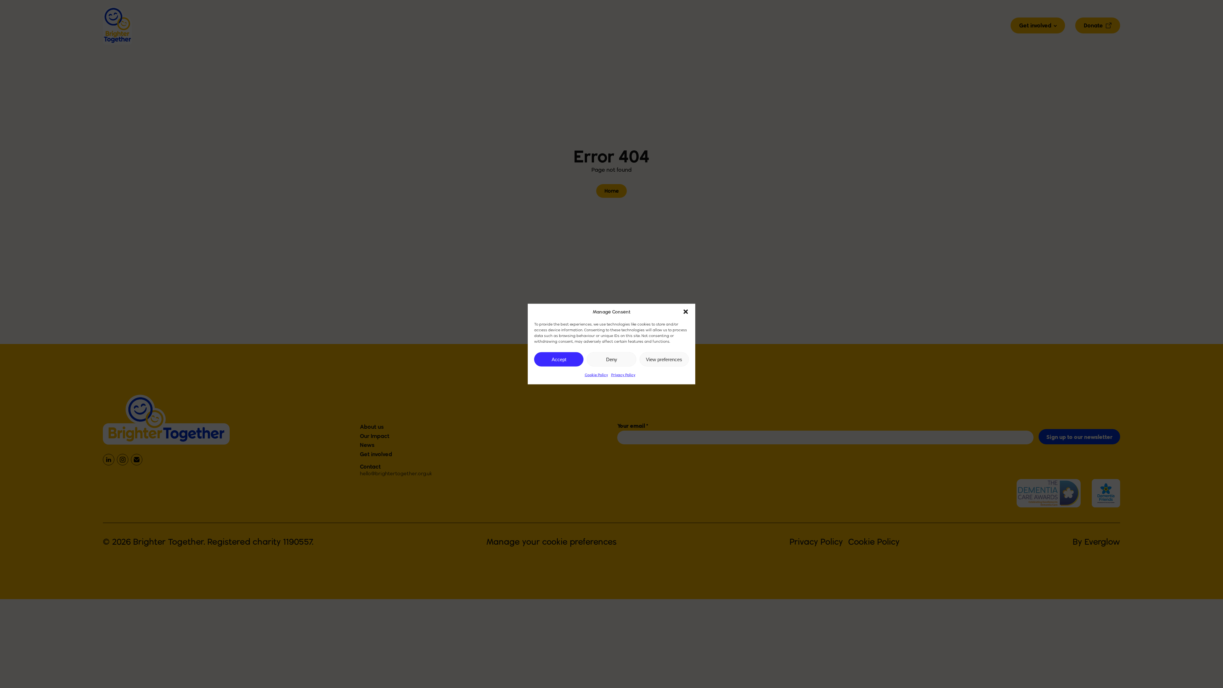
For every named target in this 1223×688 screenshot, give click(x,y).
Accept (559, 359)
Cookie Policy (596, 374)
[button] (686, 312)
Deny (611, 359)
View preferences (664, 359)
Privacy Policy (623, 374)
